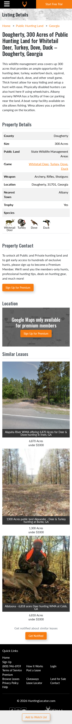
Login (53, 666)
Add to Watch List (36, 717)
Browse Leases (10, 679)
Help (5, 687)
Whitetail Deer (39, 164)
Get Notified (36, 636)
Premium (7, 675)
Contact (55, 683)
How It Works (34, 666)
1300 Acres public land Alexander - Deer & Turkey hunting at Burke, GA (36, 520)
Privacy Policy (10, 683)
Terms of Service (12, 670)
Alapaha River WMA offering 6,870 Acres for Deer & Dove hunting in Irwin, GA (36, 433)
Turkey (54, 164)
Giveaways (32, 679)
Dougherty (39, 184)
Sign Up (7, 662)
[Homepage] (24, 4)
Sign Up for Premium (18, 287)
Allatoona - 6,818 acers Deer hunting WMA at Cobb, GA (36, 607)
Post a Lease (33, 670)
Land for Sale (58, 679)
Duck (64, 168)
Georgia (54, 25)
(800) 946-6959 (11, 666)
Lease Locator (34, 683)
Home (6, 25)
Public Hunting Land (29, 25)
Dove (63, 164)
